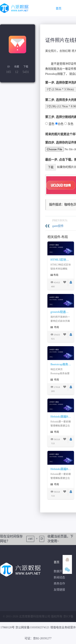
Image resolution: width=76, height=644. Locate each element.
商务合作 (59, 583)
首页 (58, 8)
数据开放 (59, 571)
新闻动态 (59, 577)
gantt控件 (58, 225)
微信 (67, 569)
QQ (67, 559)
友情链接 (59, 589)
